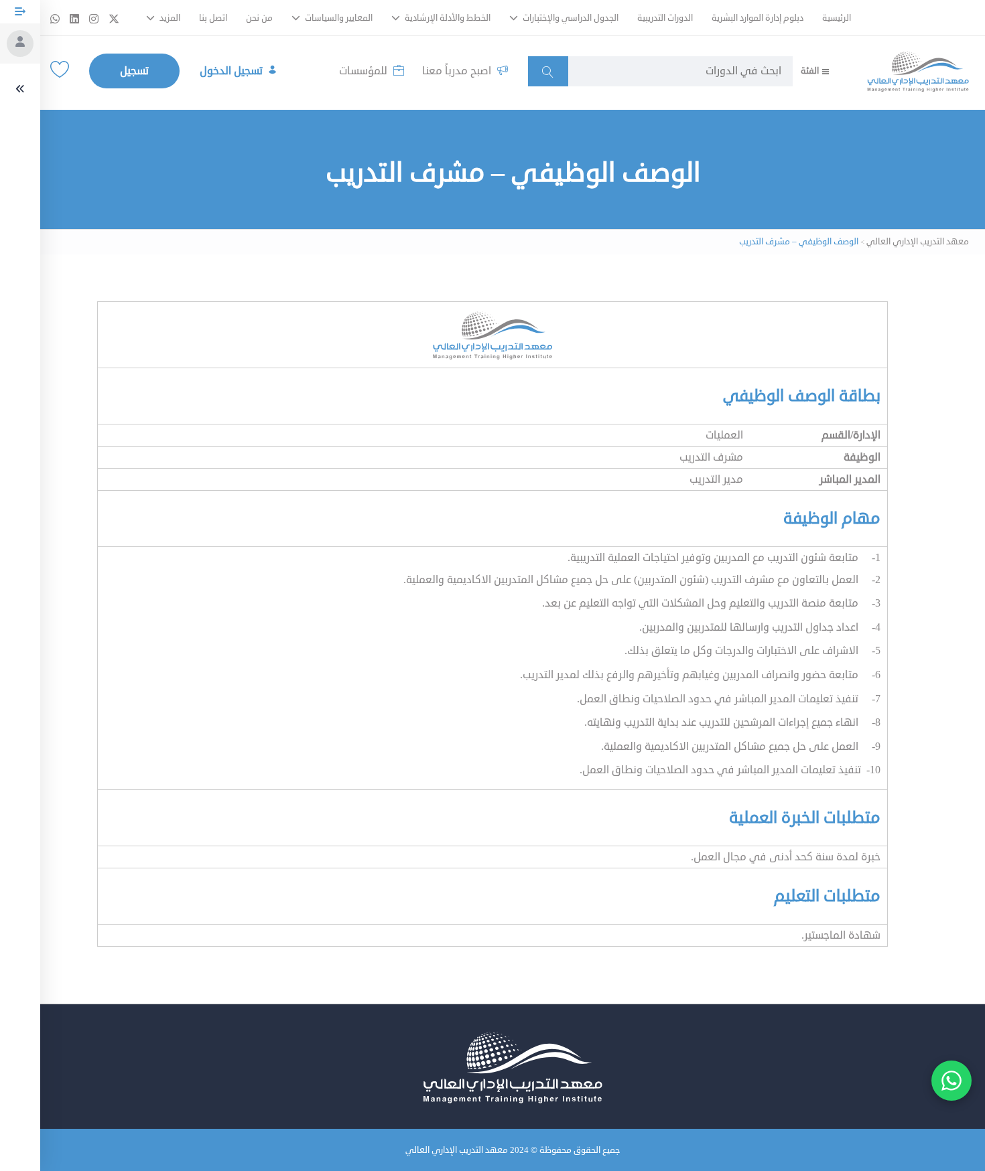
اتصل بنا (213, 18)
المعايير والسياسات (338, 18)
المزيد (168, 18)
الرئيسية (836, 18)
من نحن (259, 18)
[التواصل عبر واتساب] (951, 1081)
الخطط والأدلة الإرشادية (446, 18)
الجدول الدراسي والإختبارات (569, 18)
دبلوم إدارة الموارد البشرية (757, 18)
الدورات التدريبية (665, 18)
